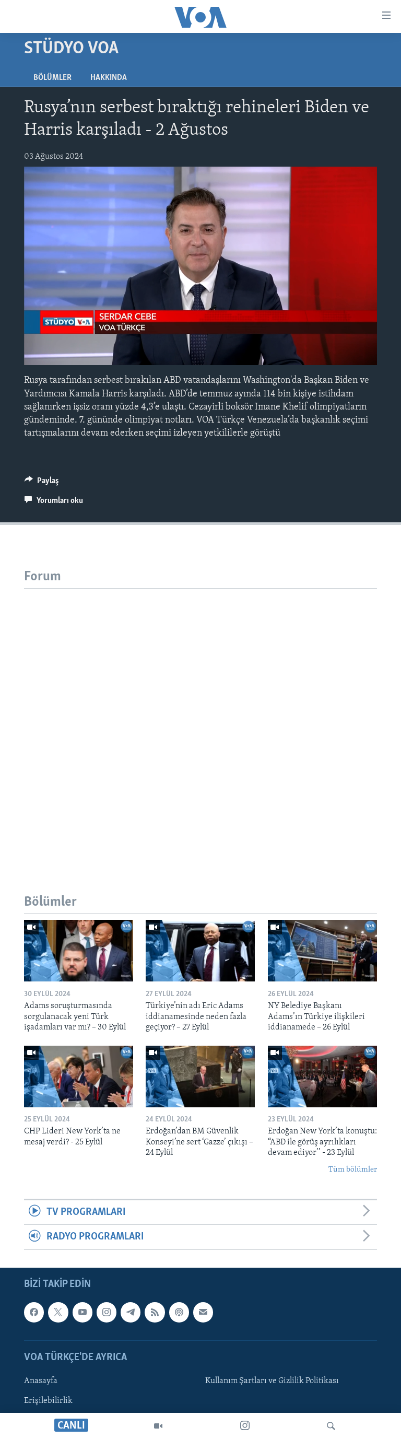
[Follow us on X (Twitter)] (58, 1312)
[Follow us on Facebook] (34, 1312)
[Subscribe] (203, 1312)
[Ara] (331, 1426)
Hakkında (108, 78)
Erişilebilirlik (48, 1401)
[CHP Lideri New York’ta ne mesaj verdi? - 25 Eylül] (78, 1076)
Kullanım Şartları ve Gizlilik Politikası (272, 1381)
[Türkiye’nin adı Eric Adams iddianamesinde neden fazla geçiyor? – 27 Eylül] (200, 950)
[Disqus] (200, 719)
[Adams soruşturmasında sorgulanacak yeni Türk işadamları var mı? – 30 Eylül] (78, 950)
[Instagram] (245, 1426)
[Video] (158, 1426)
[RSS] (154, 1312)
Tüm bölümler (352, 1170)
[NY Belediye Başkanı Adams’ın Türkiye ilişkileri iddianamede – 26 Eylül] (322, 950)
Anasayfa (40, 1381)
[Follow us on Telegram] (130, 1312)
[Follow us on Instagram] (106, 1312)
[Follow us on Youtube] (82, 1312)
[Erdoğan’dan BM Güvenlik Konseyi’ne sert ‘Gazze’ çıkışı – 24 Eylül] (200, 1076)
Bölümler (52, 78)
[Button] (42, 483)
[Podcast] (179, 1312)
